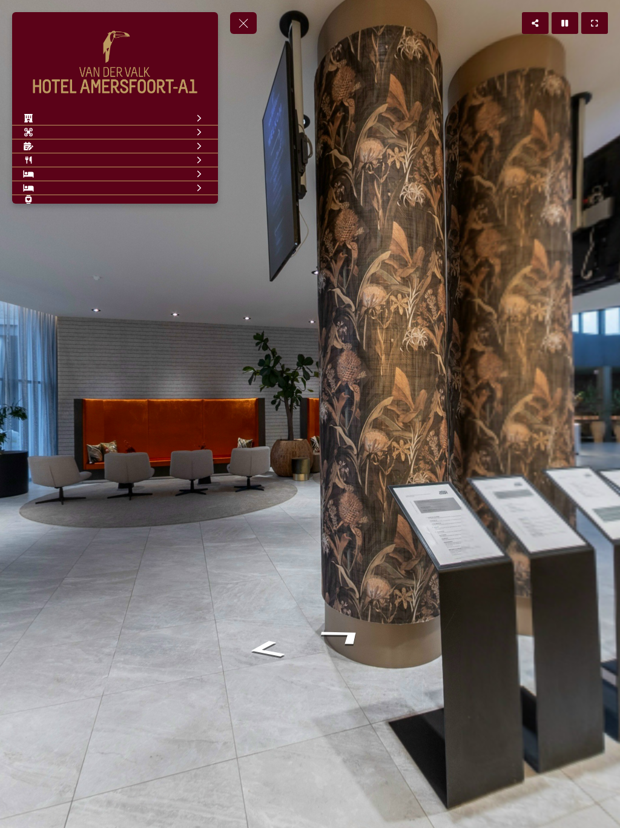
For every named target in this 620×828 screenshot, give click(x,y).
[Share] (535, 23)
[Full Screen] (594, 23)
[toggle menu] (243, 23)
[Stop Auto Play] (565, 23)
